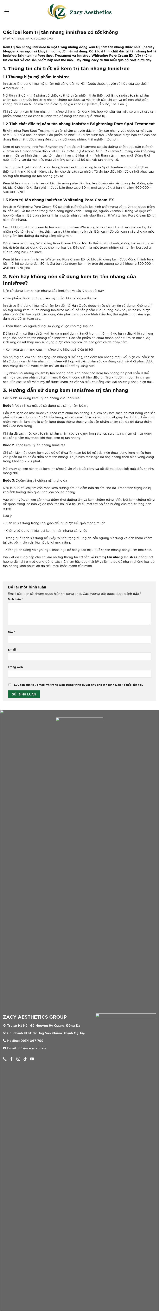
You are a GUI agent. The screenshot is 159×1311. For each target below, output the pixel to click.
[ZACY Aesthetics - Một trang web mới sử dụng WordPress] (79, 11)
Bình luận (15, 599)
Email (13, 649)
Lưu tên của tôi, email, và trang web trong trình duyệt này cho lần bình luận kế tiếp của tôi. (78, 685)
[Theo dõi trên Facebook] (12, 1059)
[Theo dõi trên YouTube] (32, 1059)
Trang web (15, 667)
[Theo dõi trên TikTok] (25, 1059)
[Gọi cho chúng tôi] (5, 1059)
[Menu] (6, 12)
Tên (11, 632)
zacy (50, 38)
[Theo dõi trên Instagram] (18, 1059)
